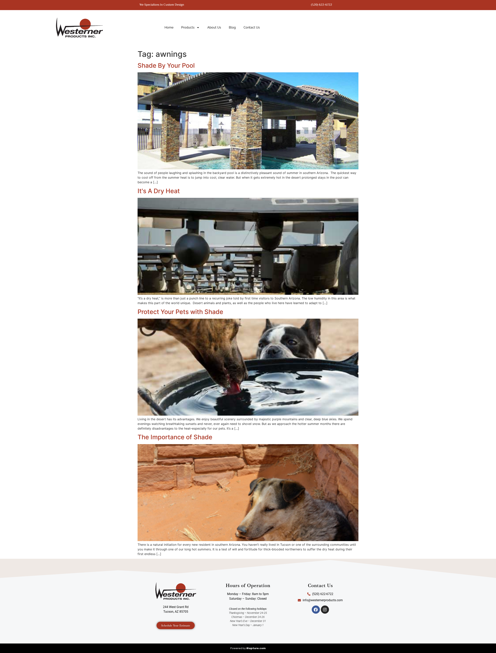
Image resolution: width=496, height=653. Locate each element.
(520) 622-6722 (321, 5)
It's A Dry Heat (159, 191)
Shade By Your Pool (166, 65)
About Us (214, 27)
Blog (232, 27)
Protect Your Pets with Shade (180, 312)
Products (188, 27)
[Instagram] (325, 609)
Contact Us (252, 27)
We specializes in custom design (162, 5)
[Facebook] (316, 609)
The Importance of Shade (175, 437)
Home (168, 27)
